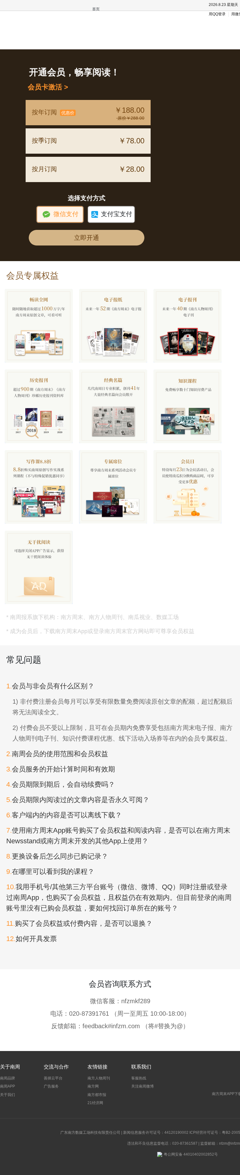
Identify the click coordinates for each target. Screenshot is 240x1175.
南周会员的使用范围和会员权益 (57, 754)
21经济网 (95, 1103)
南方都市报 (97, 1095)
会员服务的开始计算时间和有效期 (60, 769)
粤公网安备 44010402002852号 (191, 1154)
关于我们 (7, 1095)
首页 (96, 9)
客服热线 (138, 1078)
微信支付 (60, 214)
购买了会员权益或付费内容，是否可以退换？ (79, 923)
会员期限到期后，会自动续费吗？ (60, 784)
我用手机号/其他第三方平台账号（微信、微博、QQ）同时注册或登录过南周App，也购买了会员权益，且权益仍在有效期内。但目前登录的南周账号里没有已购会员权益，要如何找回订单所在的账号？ (119, 897)
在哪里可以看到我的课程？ (50, 871)
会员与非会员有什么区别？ (50, 686)
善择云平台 (53, 1078)
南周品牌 (7, 1078)
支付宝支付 (111, 214)
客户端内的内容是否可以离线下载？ (64, 815)
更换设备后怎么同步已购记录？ (57, 856)
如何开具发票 (31, 939)
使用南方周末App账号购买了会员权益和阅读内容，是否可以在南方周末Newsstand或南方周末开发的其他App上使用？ (118, 835)
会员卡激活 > (46, 87)
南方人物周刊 (99, 1078)
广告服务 (51, 1086)
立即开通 (86, 237)
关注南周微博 (142, 1086)
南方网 (93, 1086)
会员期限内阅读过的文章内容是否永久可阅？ (77, 800)
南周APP (7, 1086)
